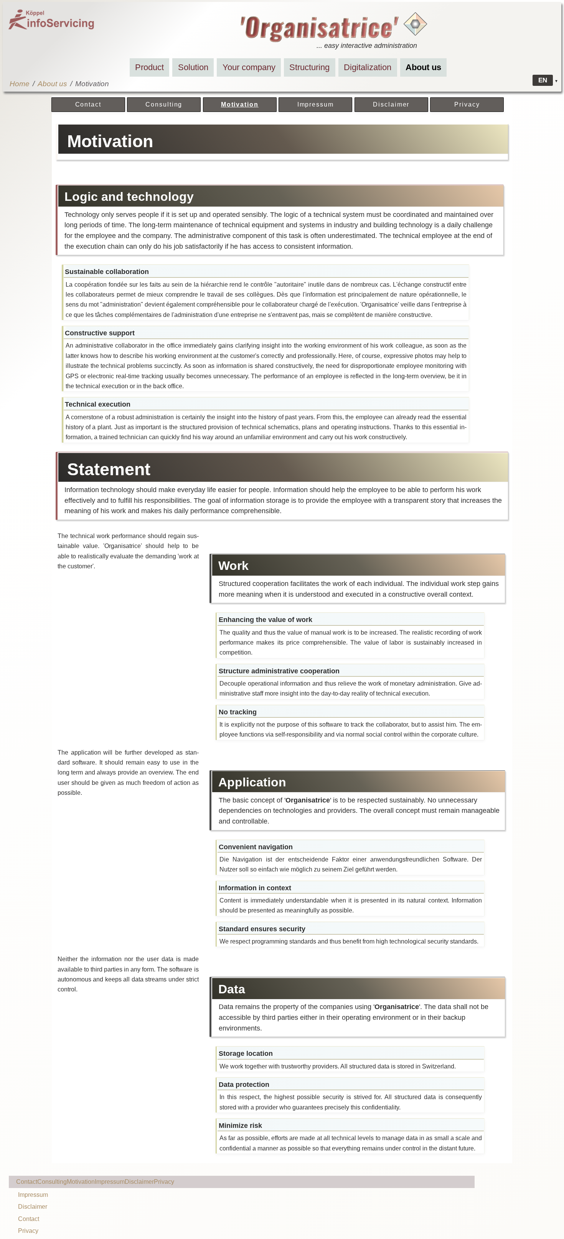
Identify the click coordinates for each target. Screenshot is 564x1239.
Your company (249, 67)
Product (149, 67)
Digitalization (367, 67)
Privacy (467, 104)
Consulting (163, 104)
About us (423, 67)
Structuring (309, 67)
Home (20, 84)
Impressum (315, 104)
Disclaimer (391, 104)
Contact (88, 104)
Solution (193, 67)
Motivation (240, 104)
